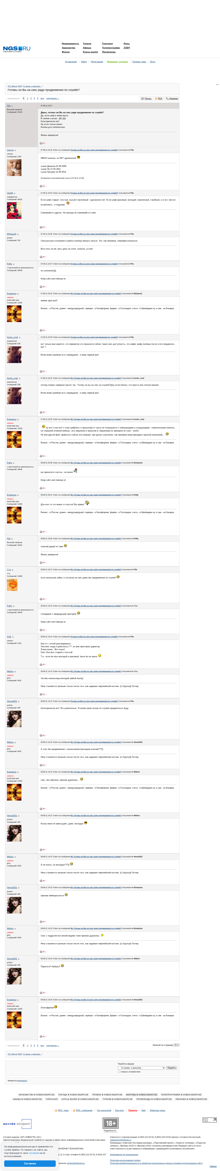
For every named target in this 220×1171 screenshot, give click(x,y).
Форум (66, 52)
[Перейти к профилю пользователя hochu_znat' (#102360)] (14, 362)
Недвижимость (70, 43)
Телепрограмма (111, 47)
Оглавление (71, 62)
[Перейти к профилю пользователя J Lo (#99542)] (12, 590)
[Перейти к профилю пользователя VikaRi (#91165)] (14, 218)
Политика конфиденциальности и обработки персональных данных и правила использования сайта (156, 1163)
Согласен (30, 1163)
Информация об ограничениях (124, 1154)
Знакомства (68, 47)
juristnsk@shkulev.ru (76, 1163)
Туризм (87, 43)
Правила (132, 1110)
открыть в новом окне (130, 1072)
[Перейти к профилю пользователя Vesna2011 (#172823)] (14, 726)
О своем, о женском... (32, 86)
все (42, 98)
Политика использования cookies (125, 1160)
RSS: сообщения (84, 1110)
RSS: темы (63, 1110)
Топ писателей (104, 1110)
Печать (148, 98)
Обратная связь (157, 1110)
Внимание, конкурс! (117, 62)
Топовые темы (139, 62)
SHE (20, 86)
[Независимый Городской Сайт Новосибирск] (16, 49)
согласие (34, 1153)
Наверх (213, 1166)
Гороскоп (107, 43)
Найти (84, 62)
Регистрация (97, 62)
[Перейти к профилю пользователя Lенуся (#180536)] (14, 175)
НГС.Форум (12, 86)
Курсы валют (90, 52)
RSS (160, 98)
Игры (127, 43)
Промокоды (109, 52)
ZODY (127, 47)
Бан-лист (119, 1110)
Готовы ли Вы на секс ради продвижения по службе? (94, 150)
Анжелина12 (22, 1081)
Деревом (173, 98)
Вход (152, 62)
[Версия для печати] (41, 143)
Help (143, 1110)
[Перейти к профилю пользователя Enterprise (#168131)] (14, 321)
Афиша (87, 47)
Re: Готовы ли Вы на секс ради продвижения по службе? (96, 293)
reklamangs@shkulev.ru (120, 1140)
